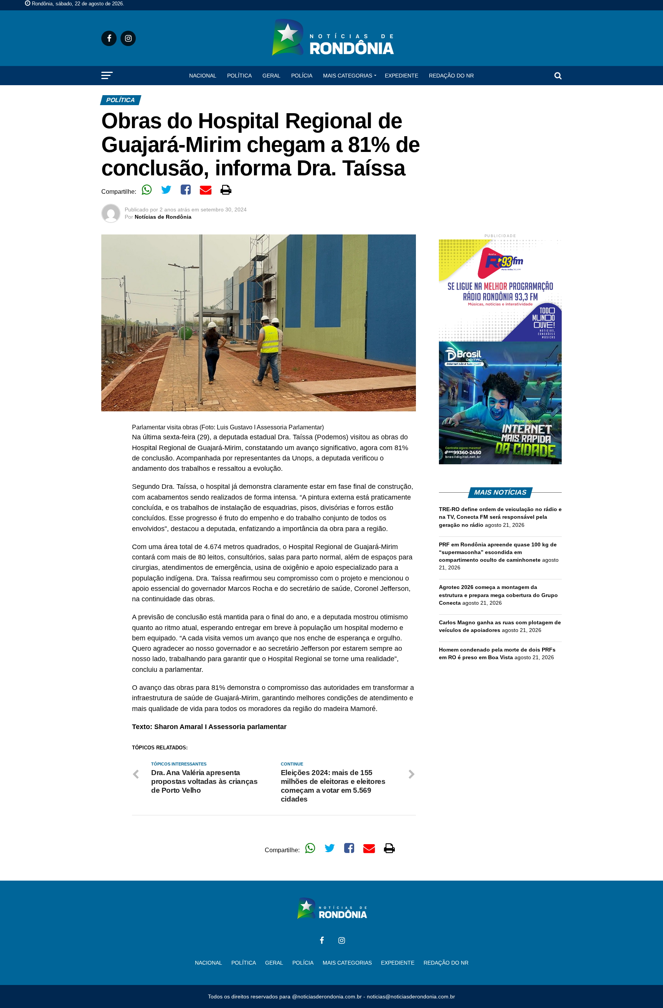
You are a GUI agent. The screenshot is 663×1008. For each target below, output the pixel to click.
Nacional (202, 76)
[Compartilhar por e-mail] (205, 189)
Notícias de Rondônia (163, 217)
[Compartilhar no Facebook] (186, 189)
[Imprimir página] (226, 189)
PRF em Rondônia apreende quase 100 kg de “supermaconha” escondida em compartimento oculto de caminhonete (498, 552)
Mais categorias (347, 76)
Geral (271, 76)
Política (239, 76)
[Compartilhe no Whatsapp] (147, 189)
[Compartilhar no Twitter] (166, 189)
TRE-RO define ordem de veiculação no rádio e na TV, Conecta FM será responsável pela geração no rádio (500, 517)
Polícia (301, 76)
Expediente (401, 76)
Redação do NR (451, 76)
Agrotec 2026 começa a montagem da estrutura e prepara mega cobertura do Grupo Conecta (498, 594)
